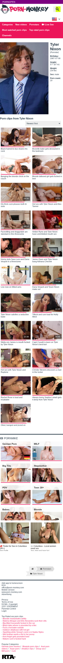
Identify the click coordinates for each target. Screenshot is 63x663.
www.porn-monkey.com (12, 592)
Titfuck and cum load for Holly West (45, 315)
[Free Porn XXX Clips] (25, 13)
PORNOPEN (8, 2)
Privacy (5, 600)
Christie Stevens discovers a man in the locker (47, 371)
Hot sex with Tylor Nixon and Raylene (13, 371)
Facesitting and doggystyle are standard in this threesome (14, 233)
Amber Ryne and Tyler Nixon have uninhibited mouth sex (45, 233)
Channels (6, 35)
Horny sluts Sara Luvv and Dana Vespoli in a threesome (15, 260)
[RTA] (9, 659)
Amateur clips (27, 649)
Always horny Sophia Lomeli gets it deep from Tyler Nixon (47, 398)
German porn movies (11, 646)
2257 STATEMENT (10, 606)
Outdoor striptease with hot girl (16, 630)
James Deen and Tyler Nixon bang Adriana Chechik (45, 260)
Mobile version (8, 590)
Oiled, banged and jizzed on (13, 425)
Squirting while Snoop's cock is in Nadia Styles (23, 632)
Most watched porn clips (14, 30)
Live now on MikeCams (11, 287)
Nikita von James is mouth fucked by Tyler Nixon (15, 343)
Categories (7, 24)
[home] (32, 568)
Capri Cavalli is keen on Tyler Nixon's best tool (45, 343)
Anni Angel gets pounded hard (16, 636)
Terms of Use (7, 602)
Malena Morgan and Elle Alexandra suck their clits (25, 621)
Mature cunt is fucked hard (14, 639)
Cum (14, 651)
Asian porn (14, 649)
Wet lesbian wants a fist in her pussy (18, 634)
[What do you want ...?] (57, 9)
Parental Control (9, 609)
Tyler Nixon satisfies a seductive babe (15, 315)
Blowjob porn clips (30, 646)
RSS (4, 585)
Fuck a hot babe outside (13, 628)
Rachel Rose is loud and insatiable (11, 398)
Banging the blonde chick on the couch (15, 177)
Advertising (6, 594)
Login (4, 611)
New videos (21, 24)
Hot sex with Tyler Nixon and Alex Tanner (46, 205)
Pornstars (34, 24)
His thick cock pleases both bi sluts (14, 205)
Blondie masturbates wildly (14, 619)
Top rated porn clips (39, 30)
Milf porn (5, 651)
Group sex (40, 649)
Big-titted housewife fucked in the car (19, 623)
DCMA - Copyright (9, 604)
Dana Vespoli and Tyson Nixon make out (45, 288)
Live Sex (49, 24)
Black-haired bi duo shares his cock (14, 150)
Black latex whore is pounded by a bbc (20, 625)
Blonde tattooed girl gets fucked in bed (47, 177)
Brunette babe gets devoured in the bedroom (46, 150)
